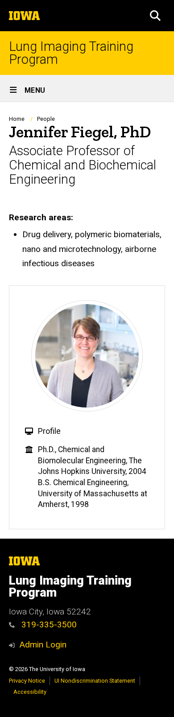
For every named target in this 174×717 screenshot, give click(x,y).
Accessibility (29, 691)
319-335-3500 (48, 624)
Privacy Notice (27, 680)
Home (17, 118)
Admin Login (42, 644)
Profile (49, 431)
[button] (155, 15)
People (46, 118)
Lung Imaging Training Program (71, 53)
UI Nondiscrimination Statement (94, 680)
